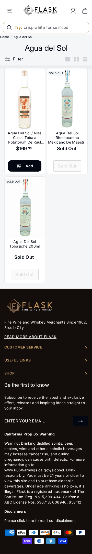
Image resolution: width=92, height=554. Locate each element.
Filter (18, 58)
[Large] (67, 59)
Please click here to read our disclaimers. (40, 520)
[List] (85, 59)
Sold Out (67, 166)
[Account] (73, 10)
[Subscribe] (80, 421)
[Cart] (84, 10)
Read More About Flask (30, 336)
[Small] (76, 59)
